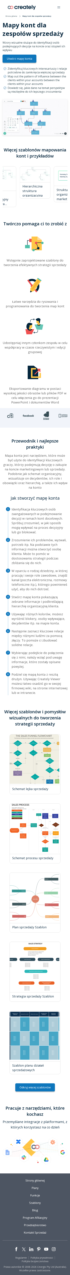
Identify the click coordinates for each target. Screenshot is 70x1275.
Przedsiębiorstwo (35, 1225)
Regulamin (21, 1257)
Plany (35, 1188)
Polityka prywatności (41, 1257)
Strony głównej (35, 1180)
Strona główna (11, 16)
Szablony (35, 1203)
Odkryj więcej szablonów (35, 1087)
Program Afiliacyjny (35, 1218)
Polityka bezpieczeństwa (35, 1261)
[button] (59, 7)
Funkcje (35, 1195)
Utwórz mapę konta (19, 59)
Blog (35, 1210)
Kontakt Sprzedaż (35, 1232)
